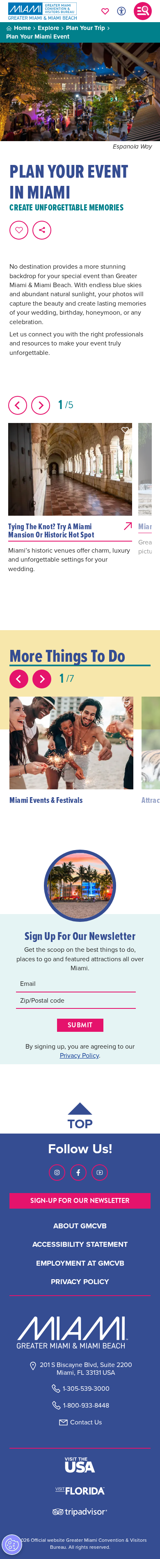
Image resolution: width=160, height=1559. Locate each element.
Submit (80, 1025)
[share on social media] (41, 230)
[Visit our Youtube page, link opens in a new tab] (99, 1172)
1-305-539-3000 (86, 1388)
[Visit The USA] (80, 1465)
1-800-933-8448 (86, 1405)
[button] (125, 430)
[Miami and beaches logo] (80, 1333)
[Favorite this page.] (18, 230)
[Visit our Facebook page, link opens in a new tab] (78, 1172)
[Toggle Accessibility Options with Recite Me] (121, 11)
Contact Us (86, 1422)
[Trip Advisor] (80, 1511)
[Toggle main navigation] (143, 11)
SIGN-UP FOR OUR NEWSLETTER (80, 1200)
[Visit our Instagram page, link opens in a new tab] (57, 1172)
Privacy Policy (79, 1055)
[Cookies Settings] (12, 1544)
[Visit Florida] (80, 1490)
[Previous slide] (17, 405)
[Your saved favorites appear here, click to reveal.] (105, 11)
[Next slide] (40, 405)
